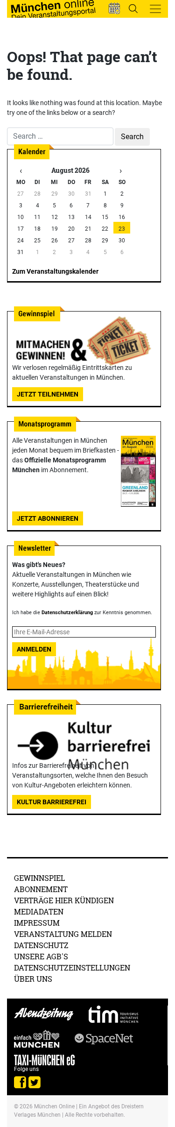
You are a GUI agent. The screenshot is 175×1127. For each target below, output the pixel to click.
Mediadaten (38, 911)
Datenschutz (41, 945)
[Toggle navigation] (155, 9)
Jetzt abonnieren (47, 518)
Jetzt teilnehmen (47, 394)
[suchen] (133, 8)
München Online (54, 1106)
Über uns (33, 979)
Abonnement (41, 889)
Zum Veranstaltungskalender (55, 271)
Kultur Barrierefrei (51, 802)
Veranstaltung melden (63, 934)
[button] (114, 8)
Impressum (37, 923)
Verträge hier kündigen (64, 900)
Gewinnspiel (39, 878)
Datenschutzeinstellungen (72, 967)
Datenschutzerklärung (67, 613)
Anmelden (34, 649)
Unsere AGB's (41, 956)
